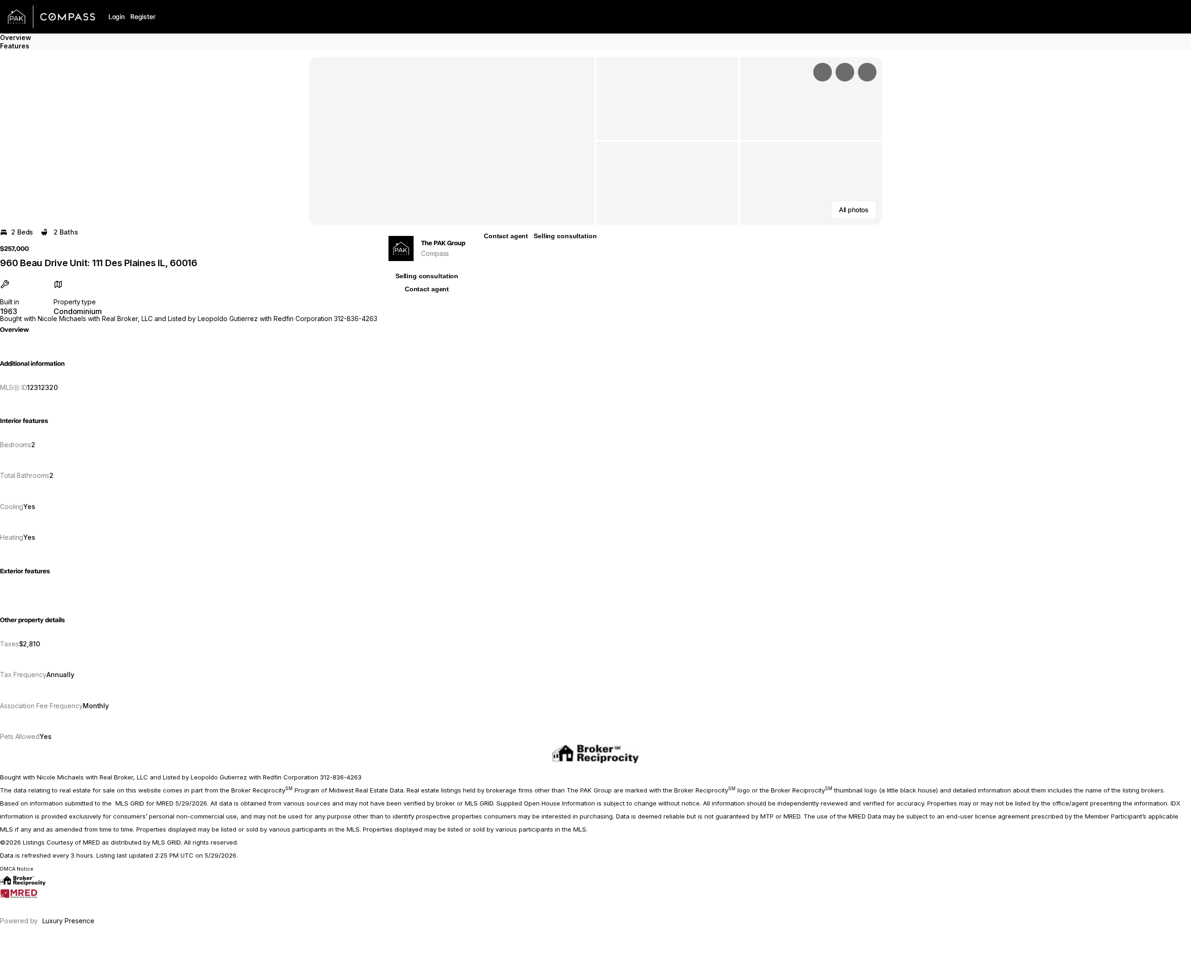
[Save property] (845, 72)
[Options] (822, 72)
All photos (854, 210)
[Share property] (867, 72)
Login (116, 16)
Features (14, 46)
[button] (452, 141)
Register (142, 16)
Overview (15, 37)
